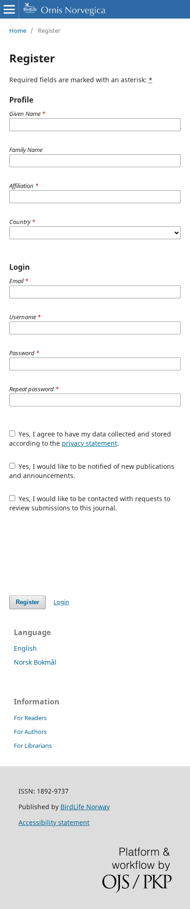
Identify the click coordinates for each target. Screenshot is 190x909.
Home (17, 30)
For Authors (30, 731)
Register (27, 602)
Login (61, 602)
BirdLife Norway (85, 806)
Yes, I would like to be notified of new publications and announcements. (92, 471)
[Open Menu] (9, 9)
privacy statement (89, 443)
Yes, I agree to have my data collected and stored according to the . (90, 439)
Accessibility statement (53, 822)
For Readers (30, 718)
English (25, 648)
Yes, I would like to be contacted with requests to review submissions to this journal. (90, 503)
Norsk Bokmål (35, 662)
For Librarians (33, 745)
